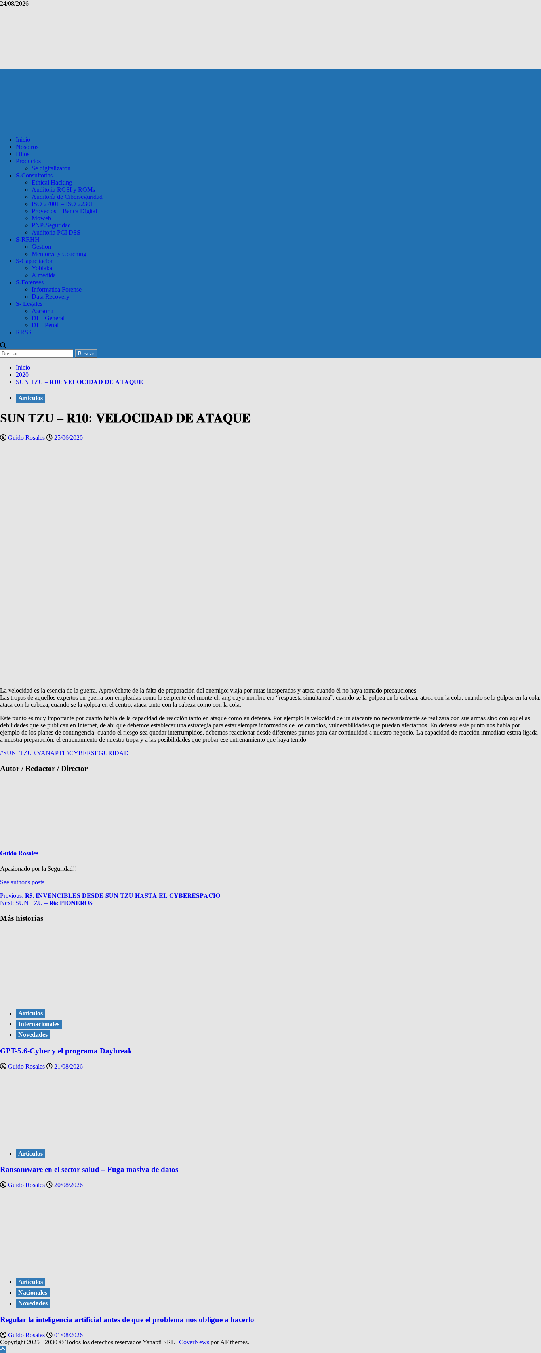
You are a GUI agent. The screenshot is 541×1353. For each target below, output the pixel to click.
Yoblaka (42, 268)
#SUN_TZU (16, 753)
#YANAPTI (49, 753)
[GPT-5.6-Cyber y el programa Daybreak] (59, 997)
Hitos (22, 154)
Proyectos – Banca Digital (64, 211)
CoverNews (194, 1342)
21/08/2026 (68, 1066)
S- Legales (29, 303)
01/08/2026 (68, 1335)
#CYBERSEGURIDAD (97, 753)
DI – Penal (45, 325)
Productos (28, 161)
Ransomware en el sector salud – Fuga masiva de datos (89, 1169)
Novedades (33, 1034)
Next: (46, 902)
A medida (44, 275)
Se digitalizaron (51, 168)
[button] (3, 345)
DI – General (48, 318)
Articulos (30, 398)
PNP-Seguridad (51, 225)
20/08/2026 (68, 1184)
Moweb (41, 218)
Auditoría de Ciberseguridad (67, 196)
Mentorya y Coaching (59, 253)
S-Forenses (30, 282)
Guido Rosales (27, 437)
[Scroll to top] (3, 1349)
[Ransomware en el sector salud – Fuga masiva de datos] (59, 1137)
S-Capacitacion (35, 261)
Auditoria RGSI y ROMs (63, 189)
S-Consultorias (34, 175)
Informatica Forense (57, 289)
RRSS (24, 332)
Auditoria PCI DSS (56, 232)
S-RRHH (28, 239)
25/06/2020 (68, 437)
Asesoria (42, 310)
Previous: (110, 895)
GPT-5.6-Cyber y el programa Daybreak (66, 1051)
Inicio (23, 139)
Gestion (41, 246)
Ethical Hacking (52, 182)
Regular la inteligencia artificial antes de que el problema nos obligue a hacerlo (127, 1319)
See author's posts (22, 882)
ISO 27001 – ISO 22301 (62, 203)
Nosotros (27, 146)
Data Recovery (50, 296)
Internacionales (38, 1024)
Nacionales (32, 1292)
